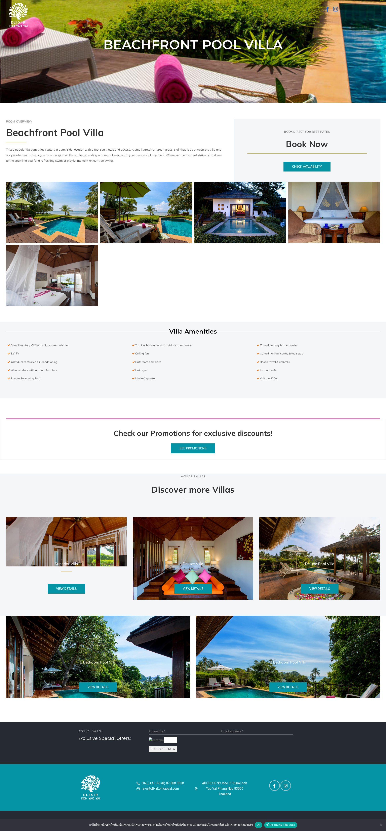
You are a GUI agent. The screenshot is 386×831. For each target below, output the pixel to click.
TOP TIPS (314, 38)
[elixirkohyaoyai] (336, 9)
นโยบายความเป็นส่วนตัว (280, 824)
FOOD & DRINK (239, 38)
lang (369, 38)
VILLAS (217, 38)
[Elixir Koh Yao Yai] (328, 9)
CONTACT (331, 38)
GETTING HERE (352, 38)
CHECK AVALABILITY (307, 166)
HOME (187, 38)
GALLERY (201, 38)
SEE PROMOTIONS (193, 448)
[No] (381, 825)
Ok (258, 824)
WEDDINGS (297, 38)
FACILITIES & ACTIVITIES (269, 38)
